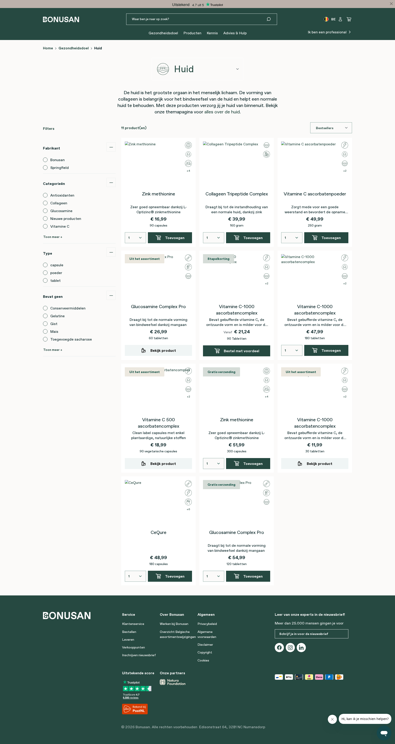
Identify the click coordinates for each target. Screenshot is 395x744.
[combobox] (197, 69)
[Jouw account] (340, 19)
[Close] (391, 3)
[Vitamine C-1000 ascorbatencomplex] (236, 277)
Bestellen (129, 631)
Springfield (59, 167)
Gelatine (57, 315)
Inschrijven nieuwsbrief (139, 655)
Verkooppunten (133, 647)
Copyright (205, 652)
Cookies (203, 660)
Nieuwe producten (65, 218)
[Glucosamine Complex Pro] (158, 277)
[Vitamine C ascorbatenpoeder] (314, 164)
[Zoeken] (271, 19)
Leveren (128, 639)
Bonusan (57, 159)
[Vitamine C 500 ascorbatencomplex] (158, 390)
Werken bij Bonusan (174, 623)
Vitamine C (59, 226)
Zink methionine (158, 194)
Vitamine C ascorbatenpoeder (315, 194)
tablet (55, 280)
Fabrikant (51, 148)
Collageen (58, 202)
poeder (56, 272)
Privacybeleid (207, 623)
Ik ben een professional (327, 32)
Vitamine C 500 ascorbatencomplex (158, 422)
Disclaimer (205, 644)
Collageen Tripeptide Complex (237, 194)
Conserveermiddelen (67, 308)
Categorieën (54, 183)
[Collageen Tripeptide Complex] (236, 164)
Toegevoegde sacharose (71, 339)
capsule (56, 264)
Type (47, 253)
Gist (53, 323)
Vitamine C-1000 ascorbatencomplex (236, 309)
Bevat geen (53, 296)
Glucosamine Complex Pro (158, 306)
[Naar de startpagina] (61, 19)
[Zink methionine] (158, 164)
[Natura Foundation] (172, 682)
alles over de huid (222, 112)
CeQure (158, 532)
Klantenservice (133, 623)
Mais (54, 331)
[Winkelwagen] (349, 19)
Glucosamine (61, 210)
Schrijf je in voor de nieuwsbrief (303, 634)
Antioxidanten (62, 195)
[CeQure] (158, 503)
